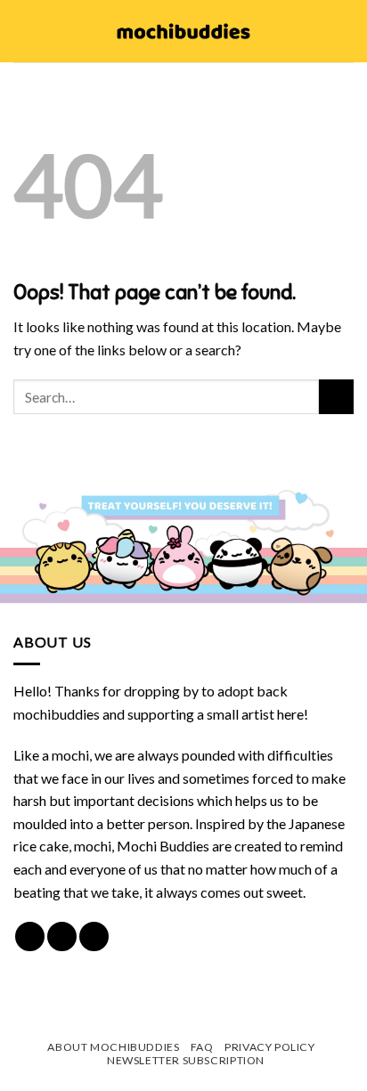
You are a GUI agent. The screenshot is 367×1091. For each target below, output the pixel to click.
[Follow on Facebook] (30, 936)
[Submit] (336, 396)
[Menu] (24, 31)
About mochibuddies (113, 1047)
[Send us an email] (94, 936)
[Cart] (345, 31)
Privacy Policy (269, 1047)
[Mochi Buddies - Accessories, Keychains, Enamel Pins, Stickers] (183, 31)
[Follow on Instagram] (62, 936)
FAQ (202, 1047)
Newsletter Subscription (186, 1060)
